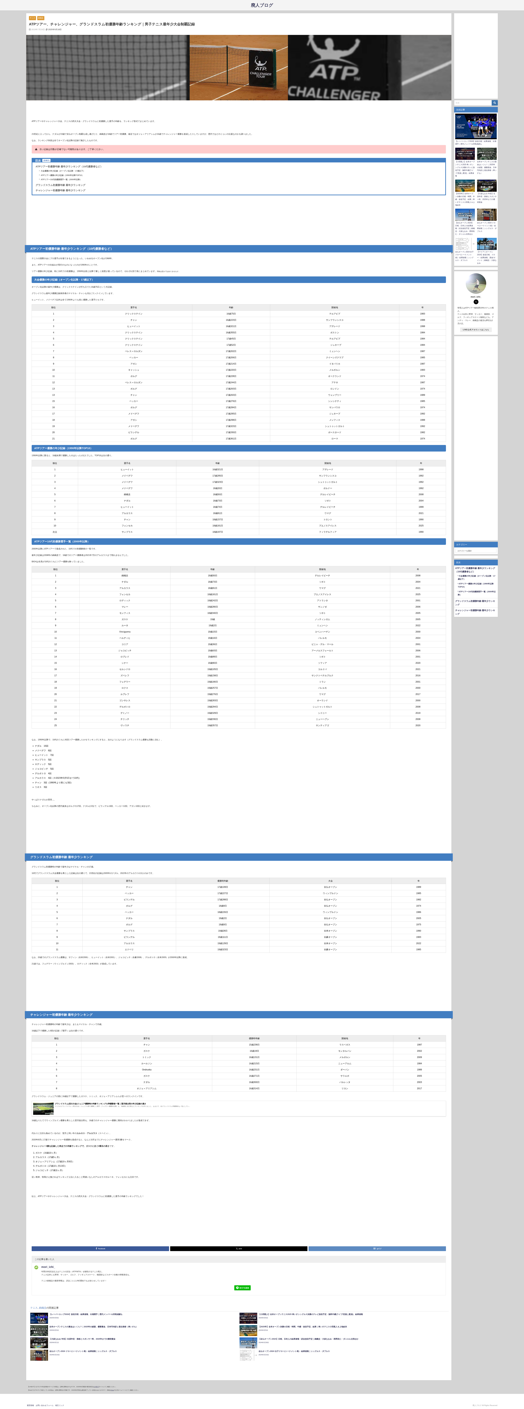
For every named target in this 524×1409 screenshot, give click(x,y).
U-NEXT (96, 1386)
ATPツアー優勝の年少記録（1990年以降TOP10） (62, 175)
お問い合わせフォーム (44, 1405)
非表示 (46, 160)
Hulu (112, 1390)
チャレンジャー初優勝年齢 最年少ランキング (60, 190)
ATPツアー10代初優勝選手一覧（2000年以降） (61, 179)
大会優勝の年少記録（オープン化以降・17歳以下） (63, 171)
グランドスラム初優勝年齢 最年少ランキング (60, 185)
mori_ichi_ (48, 1267)
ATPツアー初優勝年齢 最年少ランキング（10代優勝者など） (69, 166)
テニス (32, 18)
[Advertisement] (239, 830)
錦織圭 (40, 18)
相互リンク (59, 1405)
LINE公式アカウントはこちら (476, 330)
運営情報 (30, 1405)
